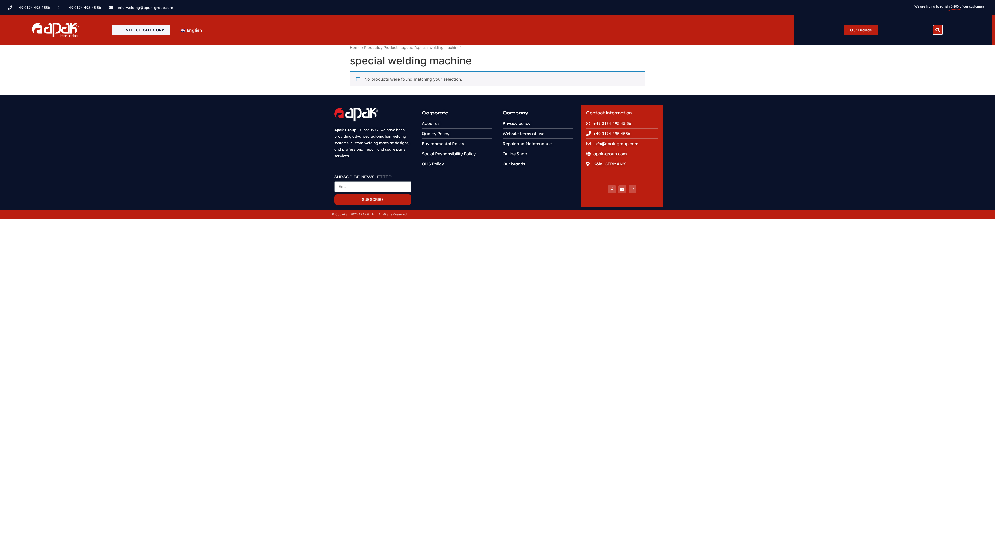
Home (355, 47)
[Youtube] (622, 189)
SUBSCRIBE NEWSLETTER (363, 177)
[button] (937, 29)
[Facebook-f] (612, 189)
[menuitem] (191, 30)
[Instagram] (633, 189)
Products (372, 47)
